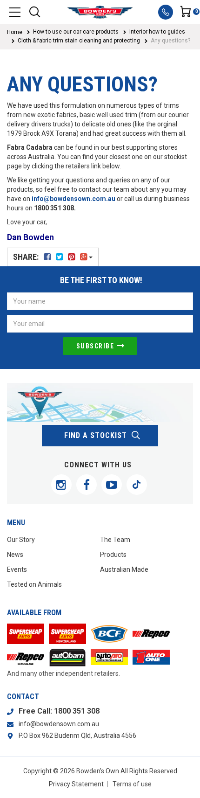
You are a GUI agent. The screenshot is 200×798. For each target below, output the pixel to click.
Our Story (21, 539)
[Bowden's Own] (100, 12)
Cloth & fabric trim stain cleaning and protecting (79, 40)
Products (113, 554)
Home (14, 32)
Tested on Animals (34, 584)
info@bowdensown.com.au (73, 198)
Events (17, 569)
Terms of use (132, 784)
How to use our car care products (76, 31)
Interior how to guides (157, 31)
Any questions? (170, 40)
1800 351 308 (77, 711)
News (15, 554)
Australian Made (124, 569)
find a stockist (95, 435)
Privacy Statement (76, 784)
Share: (26, 257)
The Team (115, 539)
